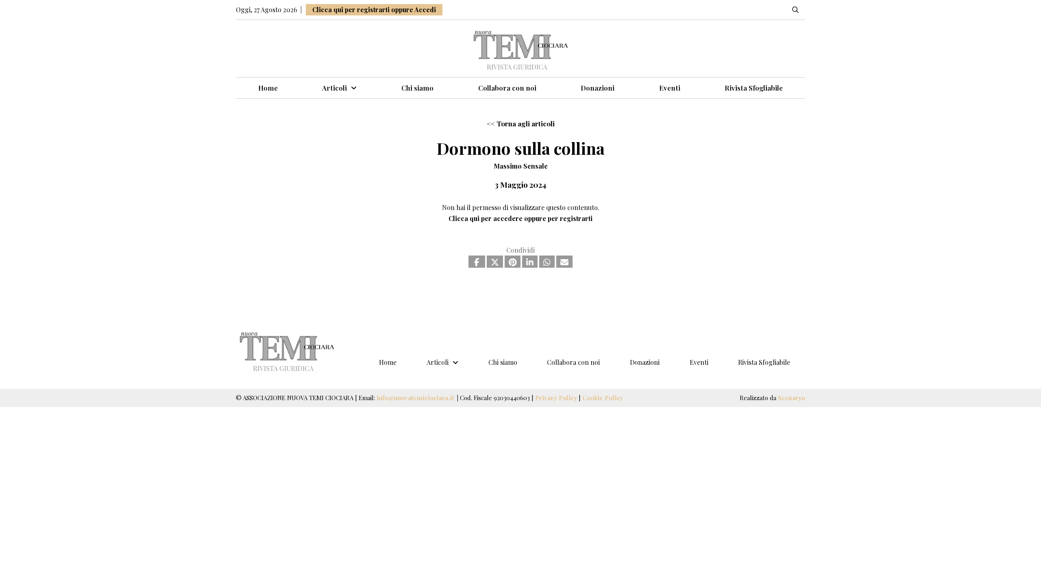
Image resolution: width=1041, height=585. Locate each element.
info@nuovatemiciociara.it (416, 398)
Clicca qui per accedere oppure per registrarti (520, 218)
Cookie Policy (602, 398)
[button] (795, 10)
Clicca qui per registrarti (351, 9)
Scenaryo (791, 398)
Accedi (425, 9)
